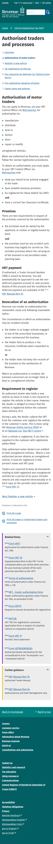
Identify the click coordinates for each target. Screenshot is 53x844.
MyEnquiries (29, 110)
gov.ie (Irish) (8, 833)
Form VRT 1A (15, 557)
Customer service (10, 728)
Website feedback (11, 815)
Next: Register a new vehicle (17, 496)
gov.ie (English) (9, 828)
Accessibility (8, 802)
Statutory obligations (12, 806)
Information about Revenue (15, 736)
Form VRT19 (15, 606)
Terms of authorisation (21, 578)
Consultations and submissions (17, 750)
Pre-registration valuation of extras (22, 83)
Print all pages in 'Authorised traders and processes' (27, 521)
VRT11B (12, 618)
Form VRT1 (14, 543)
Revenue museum (11, 741)
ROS (37, 3)
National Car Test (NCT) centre (24, 430)
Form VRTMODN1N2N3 (20, 648)
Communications (10, 780)
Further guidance (14, 670)
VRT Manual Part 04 (19, 689)
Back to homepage (12, 711)
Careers (6, 723)
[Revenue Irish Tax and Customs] (13, 11)
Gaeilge (5, 3)
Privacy (5, 811)
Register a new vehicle (16, 63)
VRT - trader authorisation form (26, 592)
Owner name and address (17, 88)
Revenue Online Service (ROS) (22, 427)
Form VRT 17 (12, 486)
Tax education (9, 771)
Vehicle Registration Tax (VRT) (29, 28)
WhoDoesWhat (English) (13, 820)
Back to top (44, 711)
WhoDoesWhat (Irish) (12, 824)
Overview (9, 52)
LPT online (46, 3)
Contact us (7, 763)
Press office (8, 732)
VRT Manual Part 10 (19, 676)
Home (5, 28)
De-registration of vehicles (18, 69)
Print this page (14, 513)
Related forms (13, 537)
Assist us (6, 745)
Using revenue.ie (10, 776)
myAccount (27, 3)
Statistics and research (13, 767)
